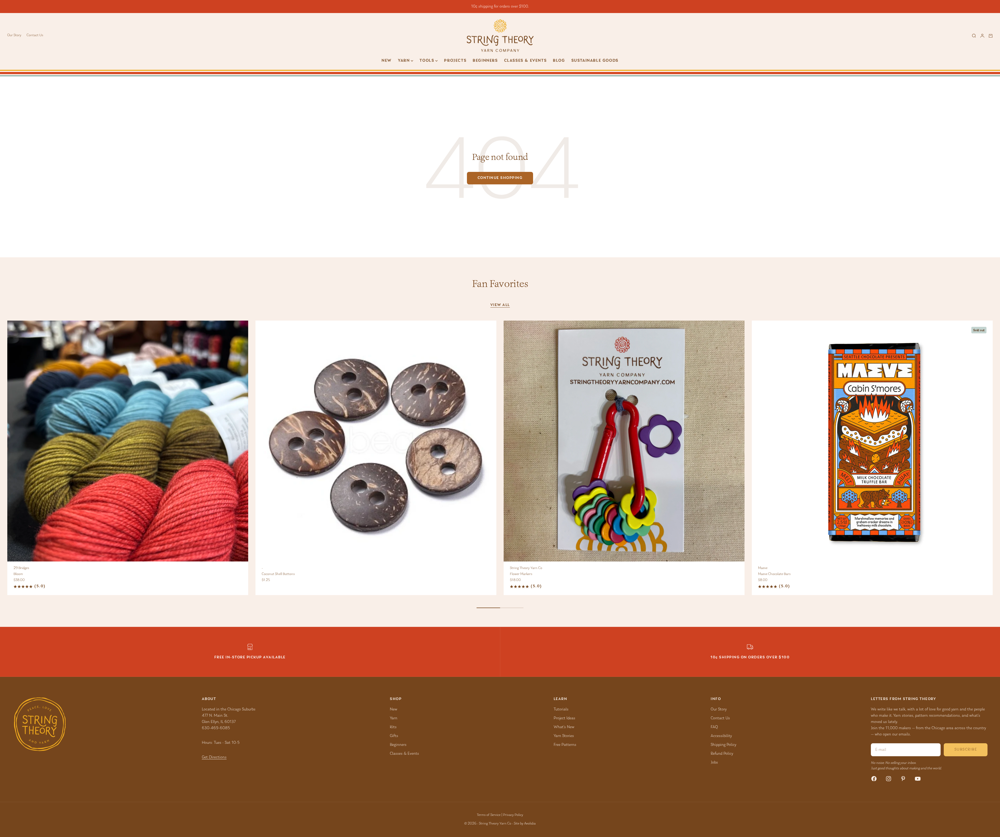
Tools (427, 61)
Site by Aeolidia (525, 824)
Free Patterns (565, 745)
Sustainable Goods (594, 61)
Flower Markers (521, 574)
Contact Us (35, 35)
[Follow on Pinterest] (903, 779)
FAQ (714, 727)
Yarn (393, 718)
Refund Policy (722, 754)
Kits (393, 727)
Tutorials (561, 709)
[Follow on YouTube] (918, 779)
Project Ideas (564, 718)
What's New (564, 727)
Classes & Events (525, 61)
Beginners (485, 61)
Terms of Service (489, 815)
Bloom (18, 574)
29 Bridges (21, 568)
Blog (559, 61)
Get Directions (214, 757)
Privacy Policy (513, 815)
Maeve (762, 568)
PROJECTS (455, 61)
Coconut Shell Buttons (278, 574)
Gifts (394, 736)
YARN (404, 61)
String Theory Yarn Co (526, 568)
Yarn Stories (564, 736)
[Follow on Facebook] (874, 779)
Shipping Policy (723, 745)
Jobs (714, 762)
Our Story (14, 35)
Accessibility (721, 736)
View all (500, 305)
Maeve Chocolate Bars (774, 574)
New (387, 61)
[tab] (500, 283)
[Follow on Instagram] (888, 779)
